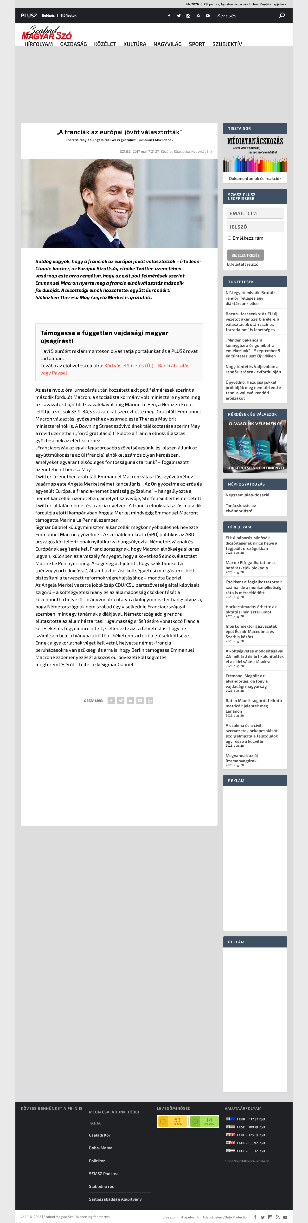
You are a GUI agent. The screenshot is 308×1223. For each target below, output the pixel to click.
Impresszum (168, 1217)
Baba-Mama (101, 1147)
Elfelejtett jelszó (242, 264)
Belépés (48, 15)
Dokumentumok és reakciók (255, 178)
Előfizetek (68, 15)
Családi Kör (99, 1134)
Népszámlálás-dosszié (247, 494)
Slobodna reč (101, 1186)
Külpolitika (182, 151)
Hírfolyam (39, 44)
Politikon (97, 1160)
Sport (197, 44)
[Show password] (275, 226)
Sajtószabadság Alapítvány (115, 1199)
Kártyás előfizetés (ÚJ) (128, 365)
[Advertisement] (154, 82)
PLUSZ (29, 15)
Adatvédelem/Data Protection (226, 1217)
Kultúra (134, 44)
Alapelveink (190, 1217)
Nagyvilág (168, 44)
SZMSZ (125, 151)
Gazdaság (73, 44)
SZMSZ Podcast (104, 1173)
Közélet (105, 44)
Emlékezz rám (247, 238)
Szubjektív (227, 44)
